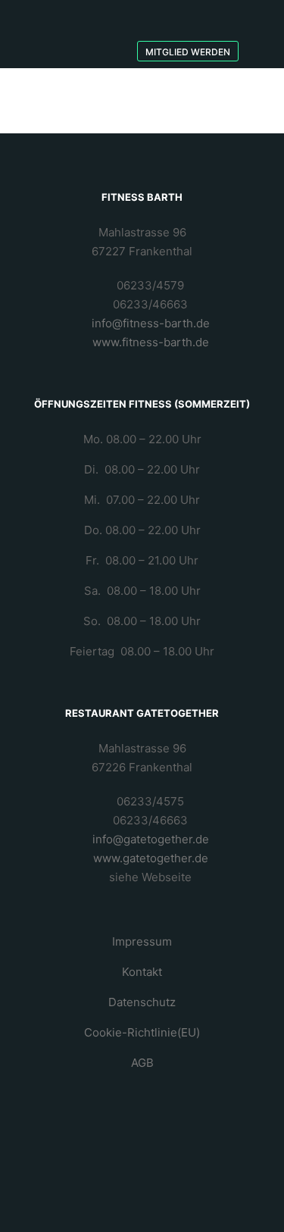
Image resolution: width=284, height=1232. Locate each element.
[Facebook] (259, 11)
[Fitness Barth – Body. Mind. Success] (72, 34)
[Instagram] (259, 34)
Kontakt (142, 972)
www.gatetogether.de (150, 858)
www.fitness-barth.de (150, 342)
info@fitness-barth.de (151, 323)
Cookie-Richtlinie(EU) (142, 1032)
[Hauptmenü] (184, 17)
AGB (142, 1062)
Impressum (142, 941)
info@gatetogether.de (150, 839)
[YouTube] (259, 57)
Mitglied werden (187, 52)
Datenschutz (142, 1002)
